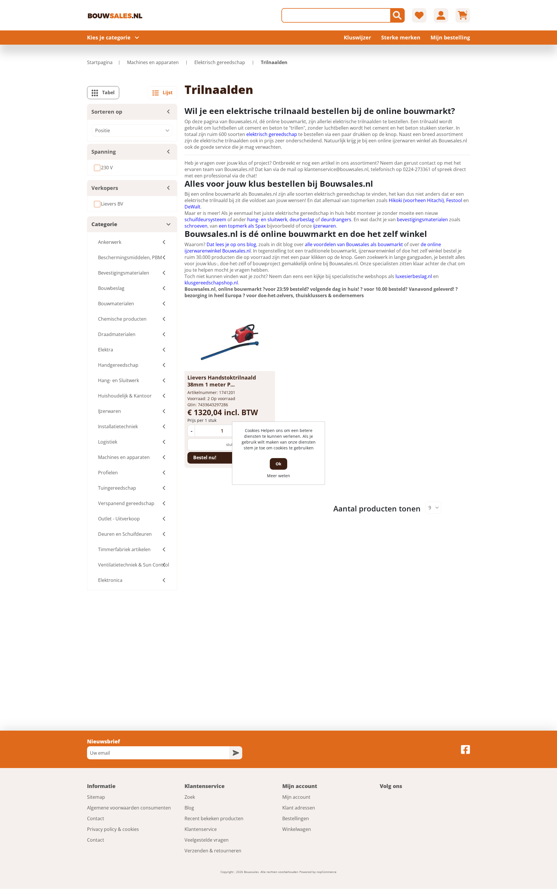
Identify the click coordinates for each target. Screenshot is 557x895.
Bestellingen (295, 818)
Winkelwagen (296, 829)
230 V (107, 167)
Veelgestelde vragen (207, 840)
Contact (95, 818)
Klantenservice (201, 829)
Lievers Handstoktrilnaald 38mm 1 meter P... (221, 381)
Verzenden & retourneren (213, 850)
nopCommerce (327, 872)
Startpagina (100, 62)
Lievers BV (112, 204)
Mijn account (296, 797)
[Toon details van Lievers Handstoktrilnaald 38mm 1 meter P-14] (230, 342)
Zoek (190, 797)
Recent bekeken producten (214, 818)
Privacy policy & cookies (113, 829)
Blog (189, 808)
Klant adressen (298, 808)
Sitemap (96, 797)
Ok (278, 463)
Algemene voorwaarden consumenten (129, 808)
